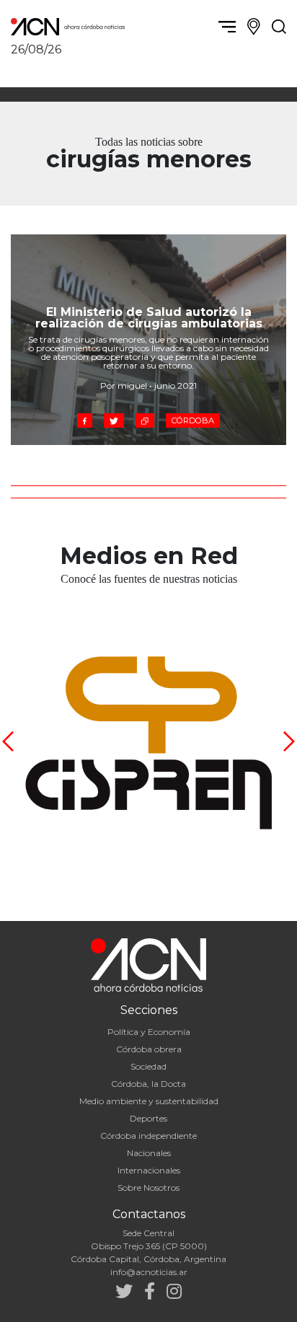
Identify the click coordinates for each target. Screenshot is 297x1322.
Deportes (148, 1118)
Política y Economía (148, 1031)
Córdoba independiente (148, 1135)
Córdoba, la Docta (148, 1083)
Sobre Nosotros (148, 1187)
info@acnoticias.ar (148, 1271)
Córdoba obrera (149, 1049)
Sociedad (148, 1066)
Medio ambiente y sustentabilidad (148, 1101)
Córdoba (193, 420)
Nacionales (149, 1152)
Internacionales (149, 1170)
